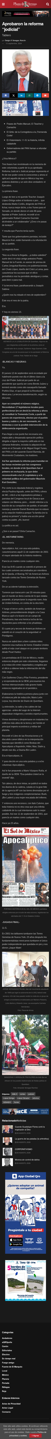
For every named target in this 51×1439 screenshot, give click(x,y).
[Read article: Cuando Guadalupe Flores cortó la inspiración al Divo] (7, 1129)
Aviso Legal (7, 1407)
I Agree (35, 1435)
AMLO (14, 1094)
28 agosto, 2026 (23, 1133)
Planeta (5, 1379)
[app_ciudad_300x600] (25, 1212)
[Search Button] (47, 4)
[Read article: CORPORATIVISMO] (7, 1152)
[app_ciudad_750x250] (25, 107)
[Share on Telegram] (37, 95)
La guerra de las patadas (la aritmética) (32, 1138)
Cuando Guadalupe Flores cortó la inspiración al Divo (30, 1128)
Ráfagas (6, 1387)
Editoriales (7, 1350)
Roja (4, 1391)
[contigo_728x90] (25, 1111)
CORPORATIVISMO (23, 1149)
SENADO (7, 1102)
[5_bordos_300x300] (25, 1280)
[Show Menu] (3, 4)
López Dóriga (8, 1098)
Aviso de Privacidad (11, 1403)
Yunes (16, 1102)
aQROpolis (7, 1342)
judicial (31, 1094)
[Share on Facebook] (5, 95)
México (5, 1374)
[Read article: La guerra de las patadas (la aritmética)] (7, 1141)
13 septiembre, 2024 (14, 43)
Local (4, 1370)
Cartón (5, 1346)
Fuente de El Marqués (12, 1366)
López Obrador (23, 1098)
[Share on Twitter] (13, 95)
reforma (36, 1098)
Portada (5, 1383)
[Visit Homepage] (25, 4)
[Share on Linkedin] (21, 95)
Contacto (6, 1411)
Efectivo (6, 1354)
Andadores (7, 1338)
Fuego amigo (8, 1362)
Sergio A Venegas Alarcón (15, 40)
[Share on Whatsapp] (29, 95)
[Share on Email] (45, 95)
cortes (22, 1094)
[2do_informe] (25, 13)
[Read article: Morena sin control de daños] (7, 1162)
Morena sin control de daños (27, 1159)
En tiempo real (8, 1358)
